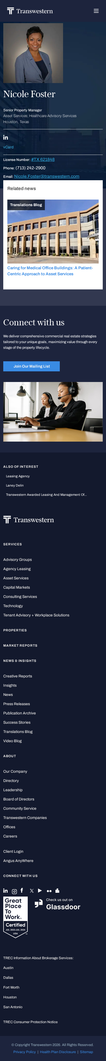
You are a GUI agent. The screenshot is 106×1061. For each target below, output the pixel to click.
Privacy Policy (24, 1052)
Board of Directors (18, 799)
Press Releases (16, 704)
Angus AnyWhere (18, 861)
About (9, 756)
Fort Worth (11, 987)
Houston (10, 997)
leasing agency (18, 476)
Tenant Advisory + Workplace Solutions (36, 615)
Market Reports (20, 645)
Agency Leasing (17, 569)
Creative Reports (17, 676)
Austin (8, 968)
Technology (13, 606)
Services (12, 544)
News (8, 695)
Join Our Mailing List (32, 366)
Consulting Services (20, 597)
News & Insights (19, 660)
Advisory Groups (17, 560)
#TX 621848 (43, 159)
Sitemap (86, 1052)
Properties (15, 630)
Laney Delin (15, 485)
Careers (10, 836)
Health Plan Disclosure (58, 1052)
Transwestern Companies (25, 818)
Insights (10, 685)
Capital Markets (16, 587)
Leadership (13, 790)
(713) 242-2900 (30, 168)
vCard (8, 147)
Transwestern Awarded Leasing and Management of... (46, 494)
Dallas (8, 978)
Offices (9, 827)
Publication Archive (19, 713)
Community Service (19, 808)
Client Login (13, 851)
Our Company (15, 771)
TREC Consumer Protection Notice (30, 1022)
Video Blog (12, 741)
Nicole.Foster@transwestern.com (46, 176)
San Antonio (12, 1007)
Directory (11, 781)
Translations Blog (18, 732)
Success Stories (16, 722)
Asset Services (16, 578)
